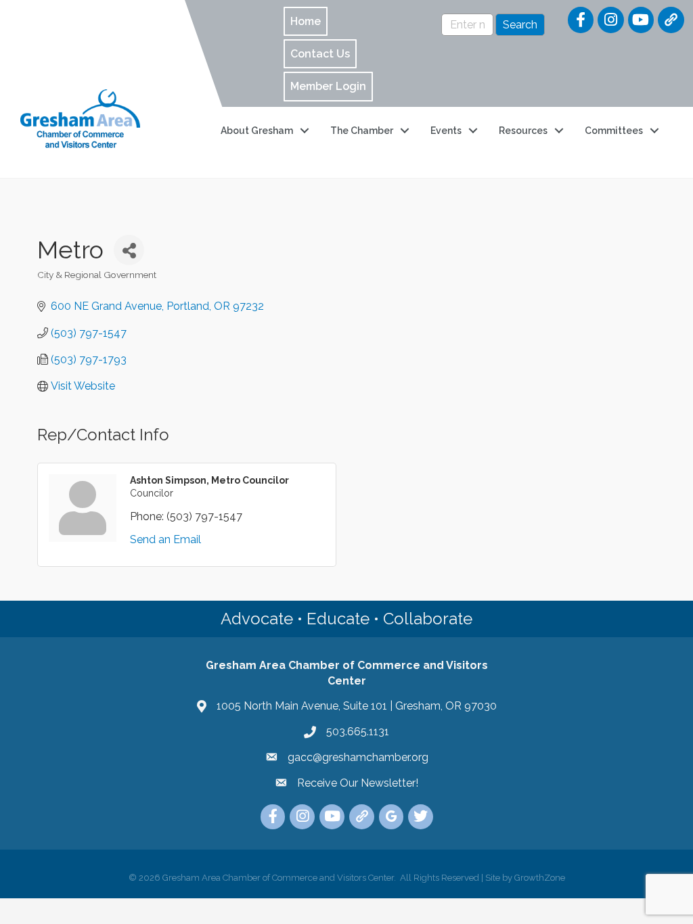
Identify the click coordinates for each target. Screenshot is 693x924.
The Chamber (361, 130)
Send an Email (165, 539)
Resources (523, 130)
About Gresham (257, 130)
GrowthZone (539, 878)
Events (446, 130)
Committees (614, 130)
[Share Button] (129, 250)
